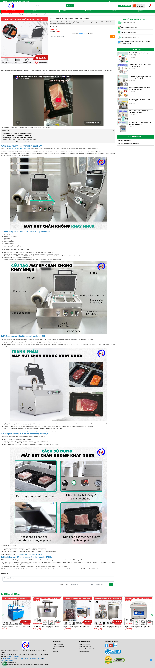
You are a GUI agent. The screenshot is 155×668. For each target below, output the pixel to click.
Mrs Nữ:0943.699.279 (22, 658)
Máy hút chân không (124, 140)
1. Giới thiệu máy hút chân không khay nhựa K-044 (17, 133)
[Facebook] (107, 645)
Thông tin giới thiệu (58, 644)
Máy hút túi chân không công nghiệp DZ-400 (30, 554)
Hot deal (89, 11)
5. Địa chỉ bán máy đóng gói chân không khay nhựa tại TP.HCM (21, 141)
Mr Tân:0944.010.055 (9, 658)
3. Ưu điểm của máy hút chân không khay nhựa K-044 (18, 137)
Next (152, 615)
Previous (3, 615)
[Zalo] (115, 645)
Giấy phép (55, 651)
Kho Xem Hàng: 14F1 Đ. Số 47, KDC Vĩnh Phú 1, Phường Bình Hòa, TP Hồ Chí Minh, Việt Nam (132, 1)
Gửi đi (112, 36)
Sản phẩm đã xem (124, 6)
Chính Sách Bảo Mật (84, 651)
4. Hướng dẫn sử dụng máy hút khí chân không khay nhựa (19, 139)
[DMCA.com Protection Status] (108, 660)
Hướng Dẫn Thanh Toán (85, 646)
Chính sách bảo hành (58, 646)
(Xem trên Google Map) (13, 656)
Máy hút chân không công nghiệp (16, 14)
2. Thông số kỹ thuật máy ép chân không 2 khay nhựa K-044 (20, 135)
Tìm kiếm (70, 6)
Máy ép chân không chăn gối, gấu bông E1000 (16, 627)
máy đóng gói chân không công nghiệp (20, 148)
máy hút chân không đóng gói (34, 431)
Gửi (111, 584)
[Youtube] (111, 645)
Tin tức (115, 11)
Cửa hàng (63, 11)
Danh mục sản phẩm (9, 11)
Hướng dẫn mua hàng (84, 644)
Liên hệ (141, 11)
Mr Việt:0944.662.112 (36, 658)
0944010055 (83, 33)
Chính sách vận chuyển (59, 649)
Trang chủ (37, 11)
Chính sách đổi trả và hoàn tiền (87, 649)
